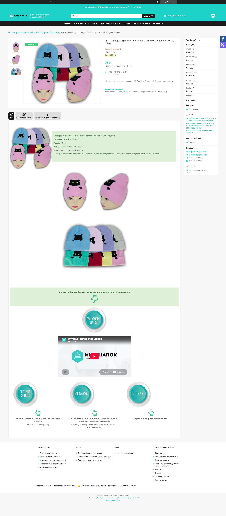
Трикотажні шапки (51, 33)
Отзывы (127, 24)
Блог (87, 24)
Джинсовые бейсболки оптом (53, 464)
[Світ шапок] (18, 16)
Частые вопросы (142, 24)
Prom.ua (126, 495)
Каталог (137, 7)
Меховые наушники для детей (53, 460)
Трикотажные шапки (49, 453)
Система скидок (162, 460)
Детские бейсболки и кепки (90, 453)
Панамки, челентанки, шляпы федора (94, 457)
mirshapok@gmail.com (198, 155)
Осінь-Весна (35, 33)
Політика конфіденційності (128, 498)
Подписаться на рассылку (166, 457)
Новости (78, 24)
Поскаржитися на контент (107, 498)
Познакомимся (161, 480)
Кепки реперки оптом (49, 467)
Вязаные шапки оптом (49, 457)
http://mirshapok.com (197, 152)
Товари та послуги (20, 33)
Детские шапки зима (125, 453)
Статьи (158, 473)
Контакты (158, 24)
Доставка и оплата (110, 24)
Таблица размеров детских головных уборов (167, 465)
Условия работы (162, 477)
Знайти (147, 16)
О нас (95, 24)
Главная (67, 24)
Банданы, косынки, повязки (90, 460)
